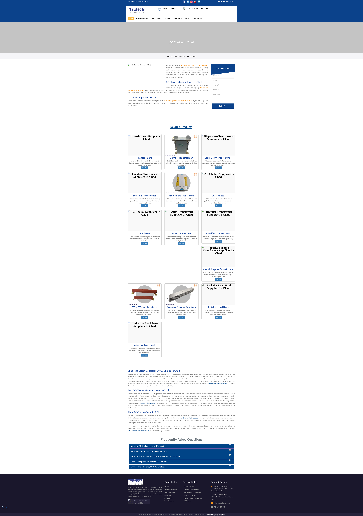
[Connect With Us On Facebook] (184, 2)
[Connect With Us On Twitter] (188, 2)
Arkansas (224, 384)
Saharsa (152, 403)
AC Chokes (187, 501)
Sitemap (168, 18)
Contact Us (178, 18)
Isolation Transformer (191, 495)
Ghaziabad (212, 384)
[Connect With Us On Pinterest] (195, 2)
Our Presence (179, 56)
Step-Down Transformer (192, 492)
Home (131, 18)
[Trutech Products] (136, 13)
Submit (222, 106)
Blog (187, 18)
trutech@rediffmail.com (221, 503)
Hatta (129, 431)
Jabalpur (195, 418)
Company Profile (142, 18)
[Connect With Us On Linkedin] (199, 2)
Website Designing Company (215, 515)
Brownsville (146, 431)
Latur (219, 384)
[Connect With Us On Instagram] (191, 2)
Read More (144, 168)
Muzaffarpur (184, 418)
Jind (190, 418)
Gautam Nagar (137, 431)
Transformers (156, 18)
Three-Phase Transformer (192, 498)
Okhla (147, 403)
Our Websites (197, 18)
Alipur (143, 403)
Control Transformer (191, 489)
